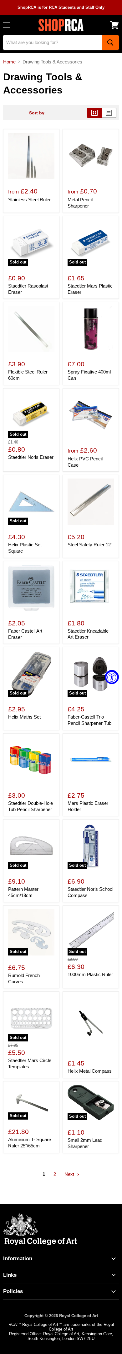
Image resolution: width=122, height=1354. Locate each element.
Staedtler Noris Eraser (30, 457)
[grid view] (94, 113)
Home (9, 61)
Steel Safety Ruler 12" (90, 544)
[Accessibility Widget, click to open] (112, 677)
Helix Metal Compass (90, 1071)
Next (69, 1174)
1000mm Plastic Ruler (90, 974)
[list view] (109, 113)
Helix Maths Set (24, 717)
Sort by (36, 112)
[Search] (110, 42)
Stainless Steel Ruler (29, 199)
